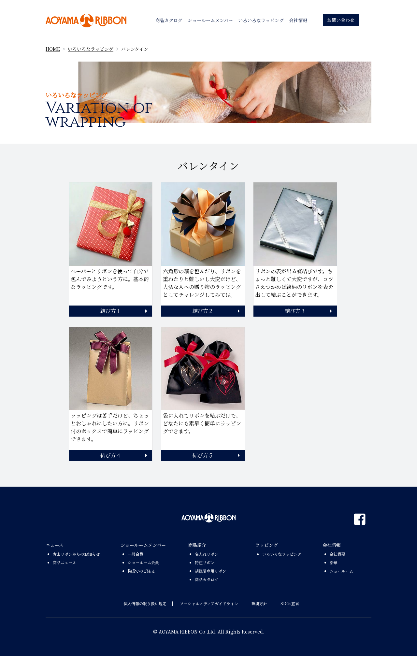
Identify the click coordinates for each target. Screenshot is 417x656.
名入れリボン (206, 554)
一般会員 (135, 554)
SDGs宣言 (289, 603)
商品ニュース (64, 562)
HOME (53, 49)
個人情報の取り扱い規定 (144, 603)
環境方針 (259, 603)
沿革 (334, 562)
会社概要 (337, 554)
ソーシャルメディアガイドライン (209, 603)
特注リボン (204, 562)
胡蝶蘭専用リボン (210, 571)
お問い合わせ (340, 20)
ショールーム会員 (143, 562)
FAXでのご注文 (141, 571)
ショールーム (341, 571)
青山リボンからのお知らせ (76, 554)
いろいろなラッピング (90, 49)
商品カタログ (206, 579)
